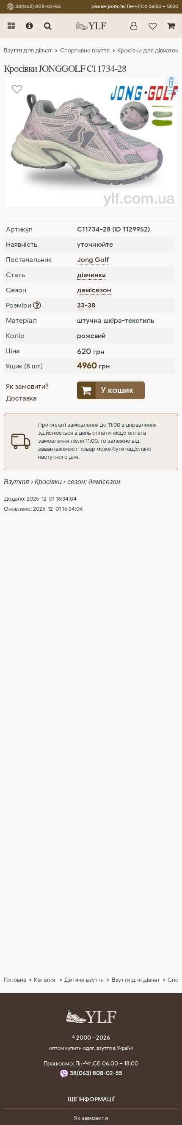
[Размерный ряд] (37, 305)
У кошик (117, 390)
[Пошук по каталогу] (47, 25)
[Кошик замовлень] (170, 25)
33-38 (86, 305)
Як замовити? (27, 386)
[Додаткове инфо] (29, 25)
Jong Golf (93, 260)
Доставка (21, 398)
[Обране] (152, 25)
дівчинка (91, 275)
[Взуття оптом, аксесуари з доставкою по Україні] (91, 26)
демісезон (94, 290)
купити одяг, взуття (89, 1048)
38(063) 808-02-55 (37, 6)
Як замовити (91, 1118)
